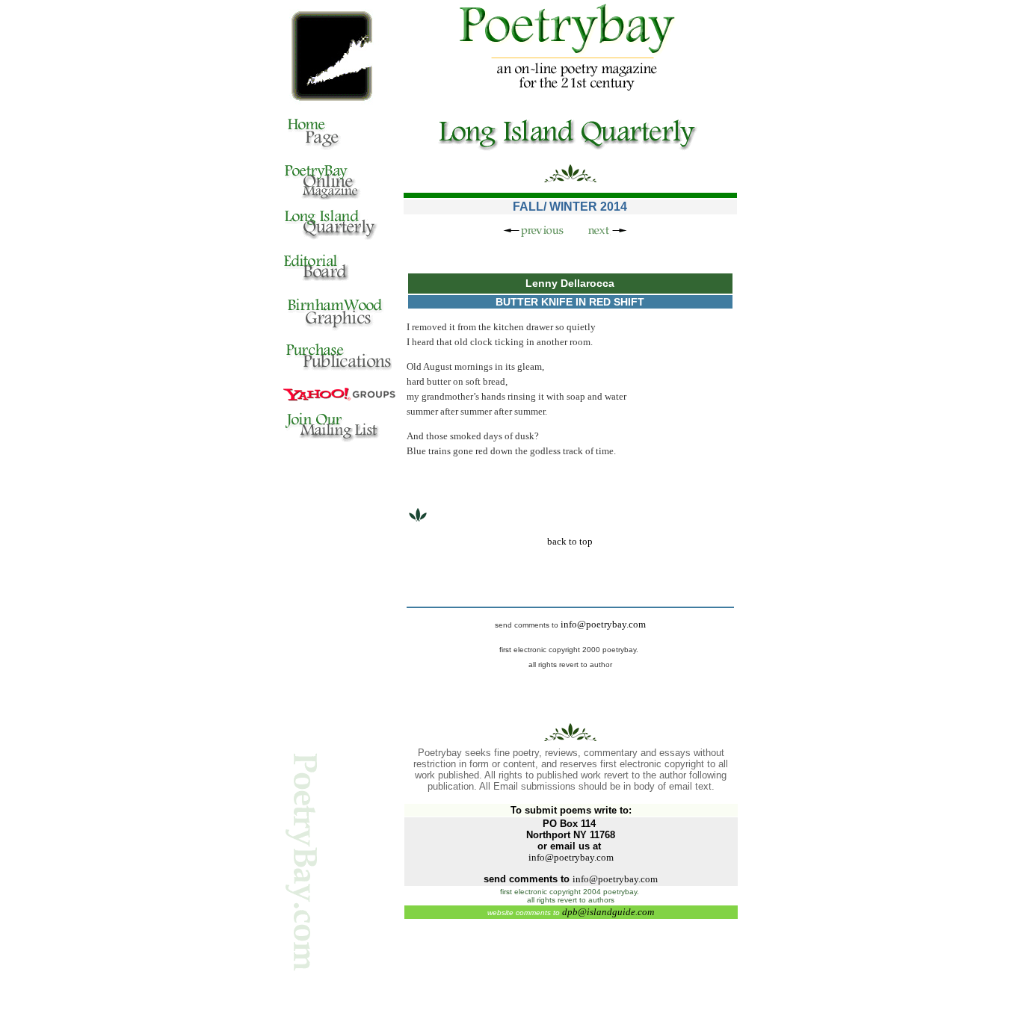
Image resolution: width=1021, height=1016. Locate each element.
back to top (570, 541)
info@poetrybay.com (603, 624)
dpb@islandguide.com (608, 911)
